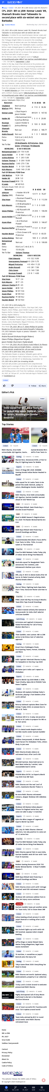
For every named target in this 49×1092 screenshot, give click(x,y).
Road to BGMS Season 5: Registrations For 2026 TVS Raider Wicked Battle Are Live (30, 519)
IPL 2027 (5, 1036)
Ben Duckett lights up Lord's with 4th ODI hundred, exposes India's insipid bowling (29, 931)
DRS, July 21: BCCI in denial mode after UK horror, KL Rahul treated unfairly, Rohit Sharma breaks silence (31, 577)
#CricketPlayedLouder (10, 59)
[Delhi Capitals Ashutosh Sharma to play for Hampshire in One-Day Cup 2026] (8, 659)
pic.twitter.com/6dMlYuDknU (36, 59)
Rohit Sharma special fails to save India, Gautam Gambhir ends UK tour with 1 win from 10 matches (31, 854)
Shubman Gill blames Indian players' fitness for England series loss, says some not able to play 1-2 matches (29, 809)
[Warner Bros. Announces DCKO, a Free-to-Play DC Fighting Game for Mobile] (8, 459)
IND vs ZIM (15, 1090)
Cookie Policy (7, 1062)
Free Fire (19, 549)
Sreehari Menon (10, 25)
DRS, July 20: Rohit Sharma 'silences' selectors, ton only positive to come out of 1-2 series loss (30, 831)
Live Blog (19, 904)
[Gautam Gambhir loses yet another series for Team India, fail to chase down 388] (8, 906)
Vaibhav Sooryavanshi (10, 1043)
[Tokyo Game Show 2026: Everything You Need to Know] (8, 964)
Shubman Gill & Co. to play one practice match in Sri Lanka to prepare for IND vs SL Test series (30, 719)
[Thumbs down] (12, 386)
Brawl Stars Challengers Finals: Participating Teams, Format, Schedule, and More (30, 649)
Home (4, 1030)
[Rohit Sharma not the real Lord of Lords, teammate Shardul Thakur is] (8, 784)
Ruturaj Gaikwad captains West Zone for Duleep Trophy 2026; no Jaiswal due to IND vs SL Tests (31, 706)
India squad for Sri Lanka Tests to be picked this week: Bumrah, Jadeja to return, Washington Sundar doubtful (24, 412)
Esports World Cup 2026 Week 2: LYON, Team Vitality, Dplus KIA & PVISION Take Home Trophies (30, 682)
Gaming (18, 457)
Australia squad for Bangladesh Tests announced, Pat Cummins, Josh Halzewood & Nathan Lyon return (29, 564)
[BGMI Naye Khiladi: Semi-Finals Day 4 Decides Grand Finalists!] (8, 506)
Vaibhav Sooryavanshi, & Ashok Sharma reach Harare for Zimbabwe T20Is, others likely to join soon (31, 741)
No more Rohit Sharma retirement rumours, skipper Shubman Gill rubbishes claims (30, 796)
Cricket (5, 380)
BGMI (18, 504)
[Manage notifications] (43, 1080)
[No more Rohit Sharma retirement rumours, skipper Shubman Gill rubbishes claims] (8, 795)
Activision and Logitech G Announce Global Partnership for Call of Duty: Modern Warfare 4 (29, 624)
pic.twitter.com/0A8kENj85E (36, 95)
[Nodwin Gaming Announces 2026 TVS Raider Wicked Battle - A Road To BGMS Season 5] (8, 865)
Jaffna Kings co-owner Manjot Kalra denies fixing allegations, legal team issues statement (29, 944)
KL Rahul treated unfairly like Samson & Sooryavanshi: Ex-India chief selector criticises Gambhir (30, 612)
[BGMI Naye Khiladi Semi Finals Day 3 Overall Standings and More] (8, 529)
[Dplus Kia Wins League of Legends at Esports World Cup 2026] (8, 818)
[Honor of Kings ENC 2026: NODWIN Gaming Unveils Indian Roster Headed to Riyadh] (8, 470)
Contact (5, 1049)
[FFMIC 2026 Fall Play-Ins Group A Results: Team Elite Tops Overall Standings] (8, 599)
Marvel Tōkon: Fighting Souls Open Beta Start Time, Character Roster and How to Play (31, 589)
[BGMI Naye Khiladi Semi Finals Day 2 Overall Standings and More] (8, 876)
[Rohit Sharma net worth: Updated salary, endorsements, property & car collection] (8, 974)
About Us (5, 1059)
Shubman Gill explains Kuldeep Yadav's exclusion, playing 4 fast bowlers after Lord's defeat (30, 694)
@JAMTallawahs (11, 90)
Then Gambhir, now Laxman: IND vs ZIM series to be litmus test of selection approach (30, 637)
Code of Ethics (7, 1066)
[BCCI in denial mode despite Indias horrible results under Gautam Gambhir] (8, 728)
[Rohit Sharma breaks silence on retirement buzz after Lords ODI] (8, 751)
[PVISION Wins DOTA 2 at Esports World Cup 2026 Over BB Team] (8, 774)
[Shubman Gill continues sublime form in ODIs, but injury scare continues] (8, 896)
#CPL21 (36, 57)
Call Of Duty (20, 619)
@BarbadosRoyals (31, 93)
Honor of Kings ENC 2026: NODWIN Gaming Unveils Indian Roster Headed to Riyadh (30, 472)
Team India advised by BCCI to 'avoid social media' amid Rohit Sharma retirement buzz (29, 1019)
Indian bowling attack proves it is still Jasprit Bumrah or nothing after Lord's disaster (30, 919)
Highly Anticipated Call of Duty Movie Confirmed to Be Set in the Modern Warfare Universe (29, 997)
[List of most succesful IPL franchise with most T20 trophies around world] (8, 1006)
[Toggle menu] (3, 2)
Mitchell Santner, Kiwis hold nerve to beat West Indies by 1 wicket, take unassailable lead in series (29, 764)
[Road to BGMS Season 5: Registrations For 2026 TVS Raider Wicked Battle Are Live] (8, 518)
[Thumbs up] (4, 386)
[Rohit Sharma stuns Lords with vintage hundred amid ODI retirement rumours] (8, 886)
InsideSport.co (9, 376)
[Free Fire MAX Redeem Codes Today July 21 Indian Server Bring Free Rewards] (8, 551)
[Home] (15, 2)
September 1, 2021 (23, 61)
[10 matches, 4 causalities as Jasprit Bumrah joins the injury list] (8, 953)
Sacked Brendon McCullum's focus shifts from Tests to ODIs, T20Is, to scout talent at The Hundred (30, 542)
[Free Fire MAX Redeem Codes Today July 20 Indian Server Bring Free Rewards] (8, 841)
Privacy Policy (7, 1052)
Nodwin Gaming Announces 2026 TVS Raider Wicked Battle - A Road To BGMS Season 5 (30, 866)
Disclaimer (6, 1056)
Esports (18, 467)
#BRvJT (22, 59)
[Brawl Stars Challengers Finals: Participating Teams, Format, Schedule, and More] (8, 647)
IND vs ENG (6, 1033)
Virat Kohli (6, 1040)
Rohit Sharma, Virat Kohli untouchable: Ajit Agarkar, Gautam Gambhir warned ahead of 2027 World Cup (15, 451)
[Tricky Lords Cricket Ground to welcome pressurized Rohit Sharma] (8, 984)
